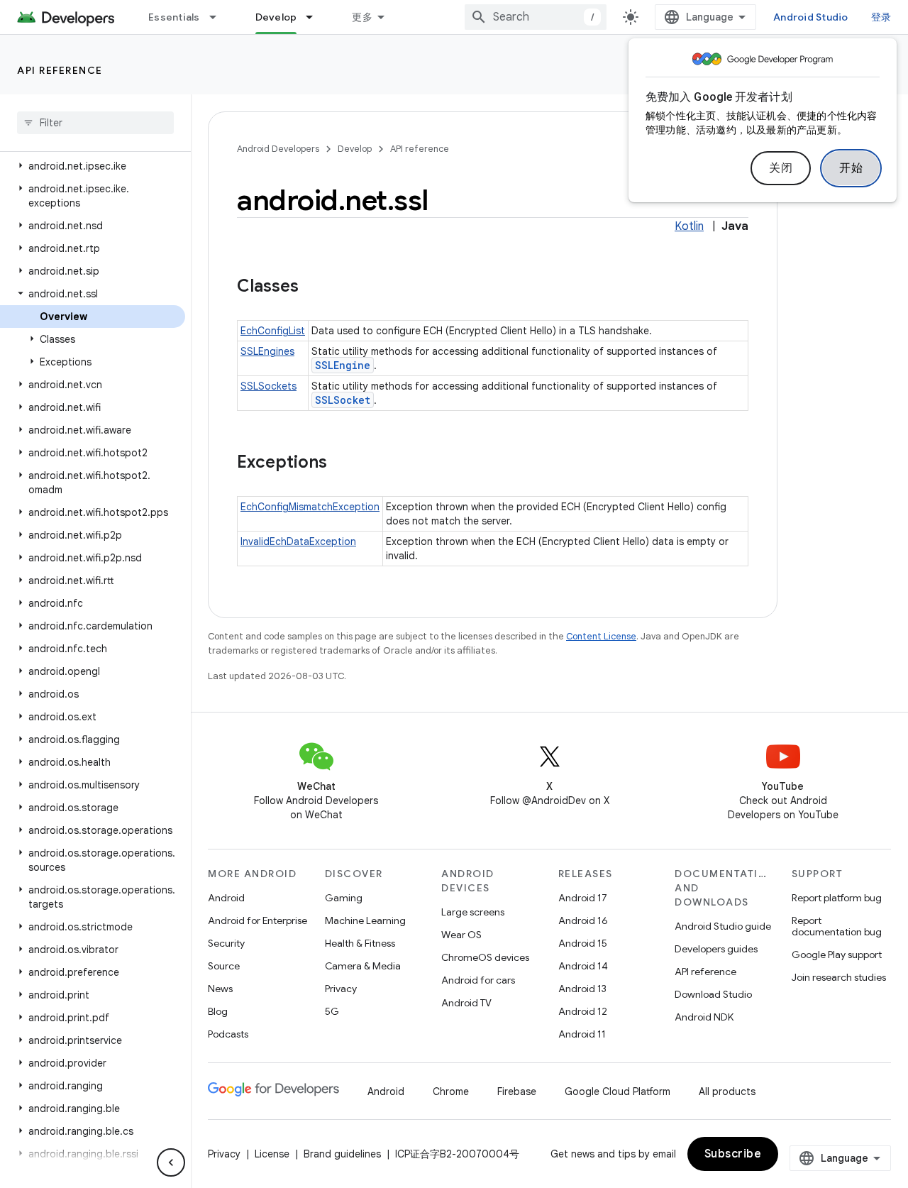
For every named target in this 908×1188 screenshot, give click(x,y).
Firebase (516, 1091)
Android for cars (478, 980)
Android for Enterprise (257, 920)
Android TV (466, 1002)
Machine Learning (365, 920)
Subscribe (733, 1154)
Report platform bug (837, 897)
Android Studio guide (723, 926)
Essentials (174, 17)
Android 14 (583, 965)
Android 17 (582, 897)
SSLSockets (268, 386)
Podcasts (228, 1034)
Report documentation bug (837, 926)
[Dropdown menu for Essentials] (219, 17)
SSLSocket (342, 400)
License (272, 1154)
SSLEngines (267, 351)
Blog (218, 1011)
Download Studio (713, 994)
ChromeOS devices (485, 957)
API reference (60, 70)
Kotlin (689, 226)
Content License (601, 636)
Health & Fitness (360, 943)
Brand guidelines (342, 1154)
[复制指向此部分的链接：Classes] (313, 287)
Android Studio (810, 17)
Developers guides (716, 948)
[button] (92, 166)
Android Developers (278, 149)
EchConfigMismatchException (310, 506)
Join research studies (839, 977)
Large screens (472, 912)
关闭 (780, 168)
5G (332, 1011)
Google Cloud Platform (617, 1091)
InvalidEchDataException (298, 541)
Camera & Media (363, 965)
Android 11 (582, 1034)
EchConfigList (272, 330)
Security (226, 943)
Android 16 (583, 920)
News (220, 988)
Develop (276, 17)
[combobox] (536, 17)
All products (727, 1091)
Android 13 (582, 988)
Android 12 (582, 1011)
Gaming (343, 897)
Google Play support (837, 954)
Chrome (451, 1091)
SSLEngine (342, 365)
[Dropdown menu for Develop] (316, 17)
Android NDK (704, 1017)
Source (224, 965)
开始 (851, 168)
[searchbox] (95, 122)
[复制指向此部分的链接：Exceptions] (341, 463)
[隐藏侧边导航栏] (171, 1162)
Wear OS (461, 934)
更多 (362, 17)
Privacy (341, 988)
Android (226, 897)
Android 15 (582, 943)
